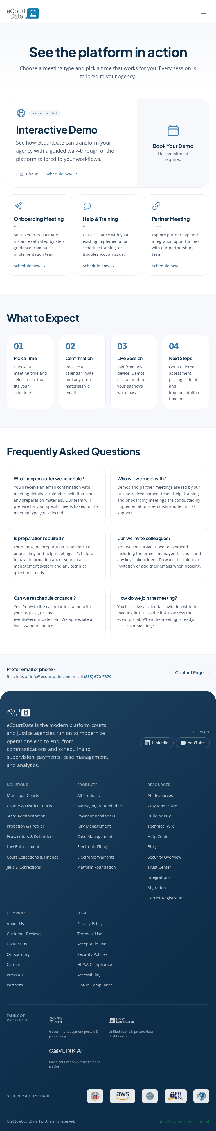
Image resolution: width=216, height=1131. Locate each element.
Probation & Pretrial (25, 826)
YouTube (196, 742)
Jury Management (94, 826)
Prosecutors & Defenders (30, 836)
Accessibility (88, 974)
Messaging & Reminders (100, 805)
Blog (152, 846)
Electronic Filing (92, 846)
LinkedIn (160, 742)
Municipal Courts (23, 795)
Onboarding (18, 954)
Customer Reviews (24, 933)
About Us (15, 923)
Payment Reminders (96, 816)
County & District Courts (29, 805)
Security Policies (92, 954)
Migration (157, 887)
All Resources (160, 795)
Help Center (159, 836)
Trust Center (159, 867)
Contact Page (189, 672)
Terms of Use (89, 933)
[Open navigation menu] (203, 13)
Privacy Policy (89, 923)
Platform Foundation (96, 867)
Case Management (94, 836)
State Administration (26, 816)
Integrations (159, 877)
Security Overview (164, 857)
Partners (15, 985)
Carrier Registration (166, 898)
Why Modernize (162, 805)
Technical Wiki (161, 826)
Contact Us (17, 943)
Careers (14, 964)
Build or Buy (159, 816)
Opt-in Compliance (95, 985)
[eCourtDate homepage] (23, 13)
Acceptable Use (91, 943)
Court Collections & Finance (32, 857)
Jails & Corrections (24, 867)
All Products (88, 795)
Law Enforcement (23, 846)
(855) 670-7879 (97, 676)
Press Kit (15, 974)
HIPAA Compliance (94, 964)
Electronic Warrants (95, 857)
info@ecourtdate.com (50, 676)
